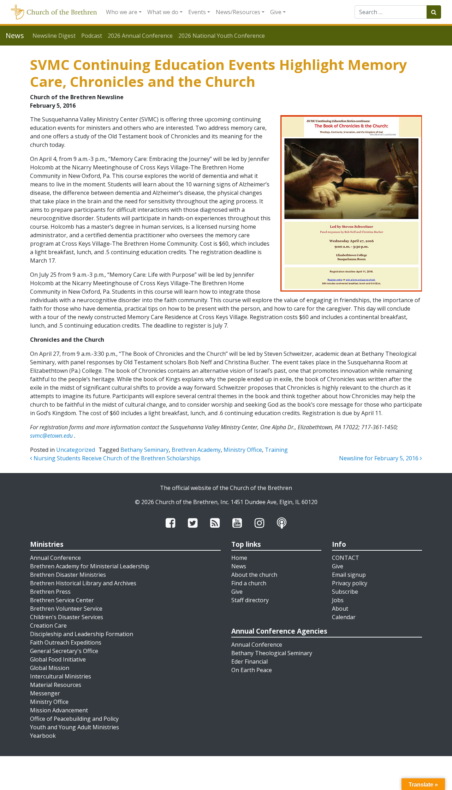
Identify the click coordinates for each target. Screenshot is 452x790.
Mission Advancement (59, 710)
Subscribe (345, 592)
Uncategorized (75, 450)
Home (239, 558)
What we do (162, 12)
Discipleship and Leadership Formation (81, 634)
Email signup (349, 575)
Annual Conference (55, 558)
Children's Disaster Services (66, 617)
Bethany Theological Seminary (271, 653)
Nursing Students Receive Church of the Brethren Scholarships (116, 458)
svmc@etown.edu (51, 435)
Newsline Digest (54, 36)
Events (197, 12)
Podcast (91, 36)
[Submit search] (434, 12)
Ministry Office (243, 450)
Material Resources (55, 685)
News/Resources (238, 12)
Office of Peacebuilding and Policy (74, 719)
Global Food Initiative (58, 659)
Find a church (248, 583)
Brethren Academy (196, 450)
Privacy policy (349, 583)
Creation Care (48, 625)
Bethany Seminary (144, 450)
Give (275, 12)
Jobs (338, 600)
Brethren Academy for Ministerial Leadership (89, 566)
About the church (254, 575)
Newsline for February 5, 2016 (379, 458)
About (340, 608)
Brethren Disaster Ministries (68, 575)
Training (276, 450)
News (238, 566)
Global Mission (49, 668)
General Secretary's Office (64, 651)
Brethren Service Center (62, 600)
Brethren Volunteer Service (66, 608)
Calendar (344, 617)
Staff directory (250, 600)
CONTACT (345, 558)
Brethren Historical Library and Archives (83, 583)
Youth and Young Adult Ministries (74, 727)
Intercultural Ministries (60, 676)
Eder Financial (249, 661)
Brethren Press (50, 592)
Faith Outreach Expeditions (65, 642)
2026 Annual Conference (140, 36)
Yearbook (43, 736)
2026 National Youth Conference (221, 36)
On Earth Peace (251, 670)
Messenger (45, 693)
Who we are (121, 12)
